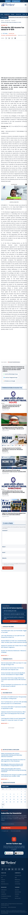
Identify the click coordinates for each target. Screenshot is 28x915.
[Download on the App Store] (19, 853)
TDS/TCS (3, 881)
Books (8, 1)
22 (21, 799)
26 (10, 802)
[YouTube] (9, 869)
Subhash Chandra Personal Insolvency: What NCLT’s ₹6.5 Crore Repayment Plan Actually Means (13, 713)
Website (4, 558)
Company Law (18, 875)
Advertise (17, 894)
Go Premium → (14, 621)
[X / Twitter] (5, 869)
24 (3, 802)
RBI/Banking (17, 879)
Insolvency (17, 881)
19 (10, 799)
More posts (4, 655)
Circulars (13, 20)
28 (17, 802)
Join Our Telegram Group (11, 377)
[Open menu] (25, 5)
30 (25, 802)
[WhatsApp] (19, 869)
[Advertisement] (14, 61)
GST (2, 877)
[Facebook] (2, 869)
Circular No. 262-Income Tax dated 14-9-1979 (12, 28)
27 (14, 802)
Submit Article (18, 892)
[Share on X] (6, 38)
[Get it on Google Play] (9, 853)
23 (25, 799)
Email (4, 552)
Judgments (3, 894)
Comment (5, 530)
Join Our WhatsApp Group (11, 374)
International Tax (4, 884)
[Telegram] (22, 869)
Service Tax (18, 14)
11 (6, 796)
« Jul (2, 807)
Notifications (4, 889)
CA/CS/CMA (17, 884)
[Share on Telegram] (15, 38)
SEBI (16, 877)
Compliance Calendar (6, 896)
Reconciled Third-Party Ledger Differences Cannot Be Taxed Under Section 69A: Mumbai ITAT (13, 679)
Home (2, 14)
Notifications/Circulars (11, 35)
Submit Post (17, 1)
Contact (16, 896)
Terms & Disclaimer (12, 907)
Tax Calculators (4, 898)
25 (6, 802)
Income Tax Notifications (14, 362)
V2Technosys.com (5, 905)
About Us (17, 889)
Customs (3, 879)
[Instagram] (15, 869)
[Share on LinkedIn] (9, 38)
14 (17, 796)
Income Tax (6, 14)
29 (21, 802)
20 (14, 799)
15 (21, 796)
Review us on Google (10, 381)
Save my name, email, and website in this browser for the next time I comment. (15, 564)
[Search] (26, 14)
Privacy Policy (4, 907)
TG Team (5, 33)
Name (4, 546)
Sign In (23, 1)
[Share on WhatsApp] (12, 38)
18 (6, 799)
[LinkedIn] (12, 869)
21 (17, 799)
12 (10, 796)
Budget (12, 14)
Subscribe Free (6, 827)
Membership (18, 898)
